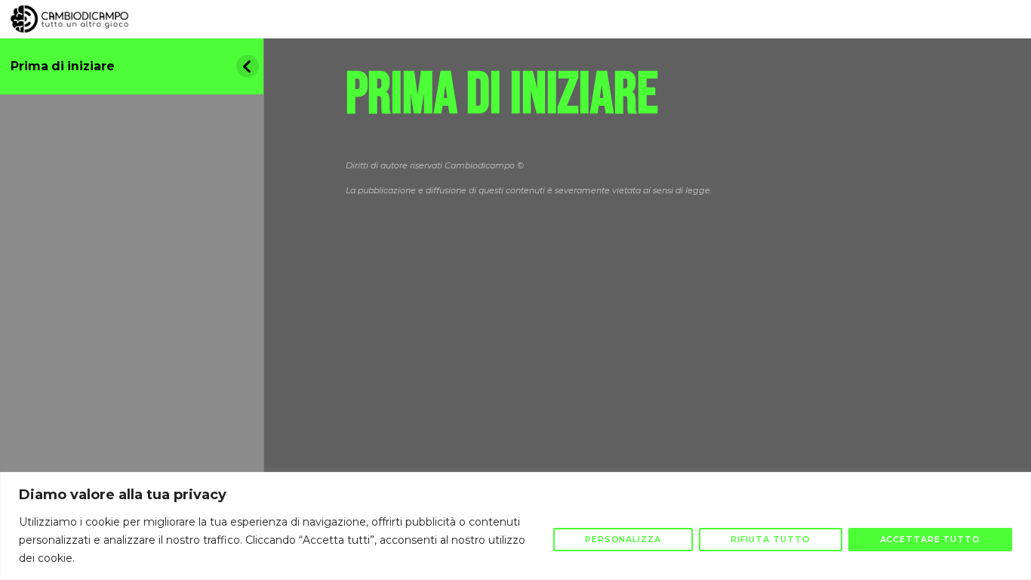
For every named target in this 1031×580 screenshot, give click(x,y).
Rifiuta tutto (771, 539)
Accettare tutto (930, 539)
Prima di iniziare (63, 66)
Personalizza (623, 539)
